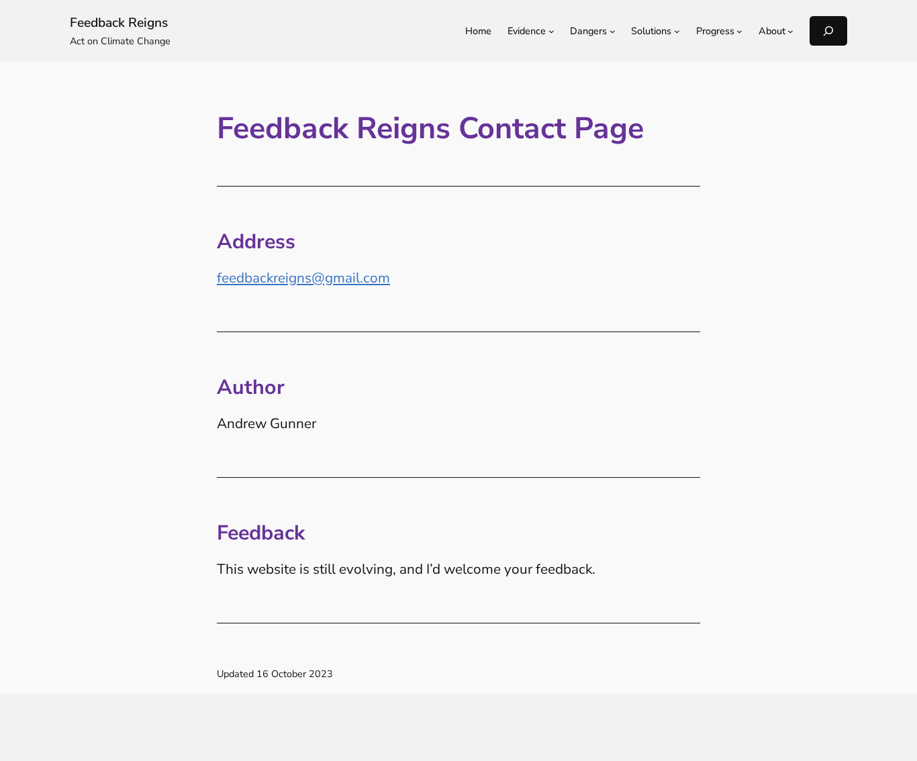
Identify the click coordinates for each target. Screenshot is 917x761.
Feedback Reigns (119, 23)
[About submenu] (790, 31)
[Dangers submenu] (613, 31)
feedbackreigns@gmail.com (303, 277)
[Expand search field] (828, 30)
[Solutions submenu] (677, 31)
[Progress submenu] (739, 31)
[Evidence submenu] (551, 31)
